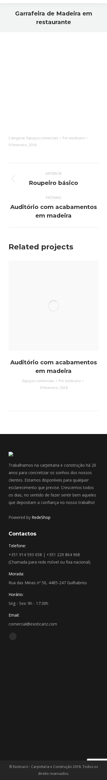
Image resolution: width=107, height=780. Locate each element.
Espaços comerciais (42, 138)
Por (73, 138)
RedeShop (41, 517)
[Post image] (53, 306)
